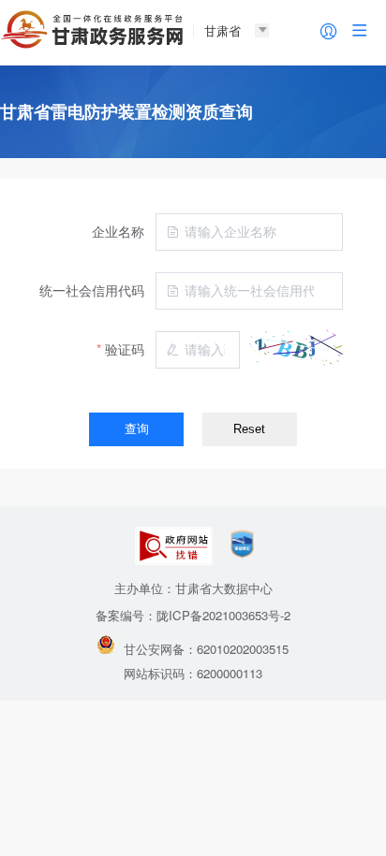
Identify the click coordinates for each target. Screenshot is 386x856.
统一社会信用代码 (91, 290)
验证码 (124, 349)
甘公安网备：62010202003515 (206, 649)
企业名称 (118, 231)
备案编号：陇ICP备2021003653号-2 (193, 615)
